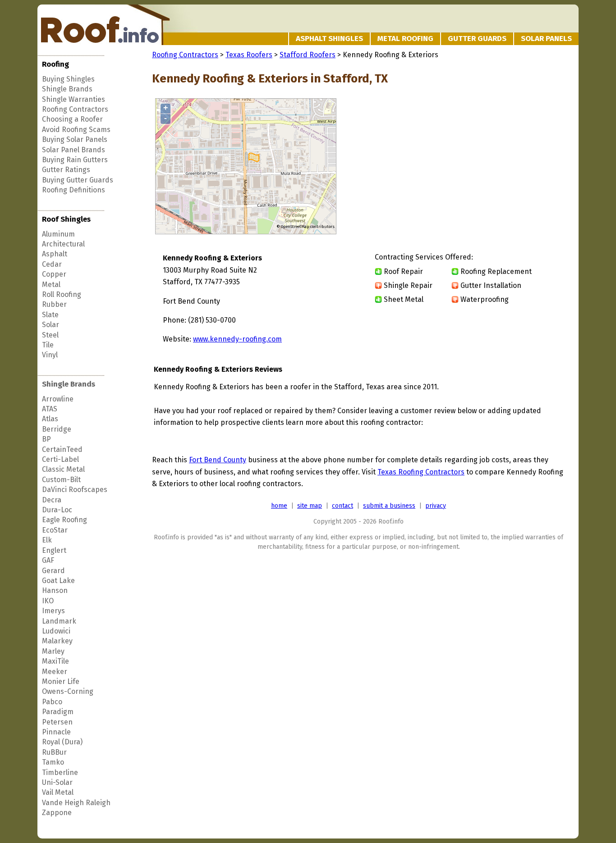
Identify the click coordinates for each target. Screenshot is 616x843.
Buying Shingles (68, 79)
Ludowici (56, 631)
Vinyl (50, 355)
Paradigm (58, 711)
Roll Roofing (61, 294)
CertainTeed (62, 449)
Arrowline (58, 399)
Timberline (60, 772)
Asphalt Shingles (329, 38)
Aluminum (58, 234)
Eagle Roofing (64, 519)
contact (342, 506)
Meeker (54, 671)
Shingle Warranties (73, 99)
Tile (48, 345)
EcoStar (55, 530)
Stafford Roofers (308, 54)
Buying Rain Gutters (75, 159)
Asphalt (54, 254)
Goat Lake (58, 580)
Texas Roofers (248, 54)
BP (46, 439)
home (279, 506)
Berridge (56, 429)
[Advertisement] (489, 167)
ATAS (49, 409)
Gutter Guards (477, 38)
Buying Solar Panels (74, 139)
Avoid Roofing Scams (76, 129)
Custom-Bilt (61, 479)
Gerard (53, 570)
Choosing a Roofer (72, 119)
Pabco (52, 701)
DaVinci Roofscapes (74, 489)
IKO (48, 601)
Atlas (50, 419)
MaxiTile (55, 661)
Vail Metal (58, 792)
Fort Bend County (217, 460)
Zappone (57, 812)
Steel (50, 335)
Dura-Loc (57, 510)
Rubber (54, 304)
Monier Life (60, 681)
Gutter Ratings (66, 169)
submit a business (389, 506)
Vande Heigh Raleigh (76, 802)
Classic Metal (63, 469)
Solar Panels (546, 38)
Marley (53, 651)
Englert (54, 550)
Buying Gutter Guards (77, 180)
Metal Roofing (405, 38)
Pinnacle (56, 732)
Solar (50, 324)
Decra (51, 500)
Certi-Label (60, 459)
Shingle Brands (67, 89)
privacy (435, 506)
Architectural (63, 244)
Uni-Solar (57, 782)
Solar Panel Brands (73, 150)
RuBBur (54, 752)
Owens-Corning (67, 691)
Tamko (53, 762)
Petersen (57, 722)
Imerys (53, 610)
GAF (48, 560)
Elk (47, 540)
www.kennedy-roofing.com (237, 339)
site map (309, 506)
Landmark (59, 621)
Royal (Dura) (62, 742)
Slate (50, 314)
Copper (54, 274)
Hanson (55, 590)
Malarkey (57, 641)
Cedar (52, 264)
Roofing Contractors (75, 109)
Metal (51, 284)
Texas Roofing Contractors (420, 472)
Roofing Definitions (73, 190)
